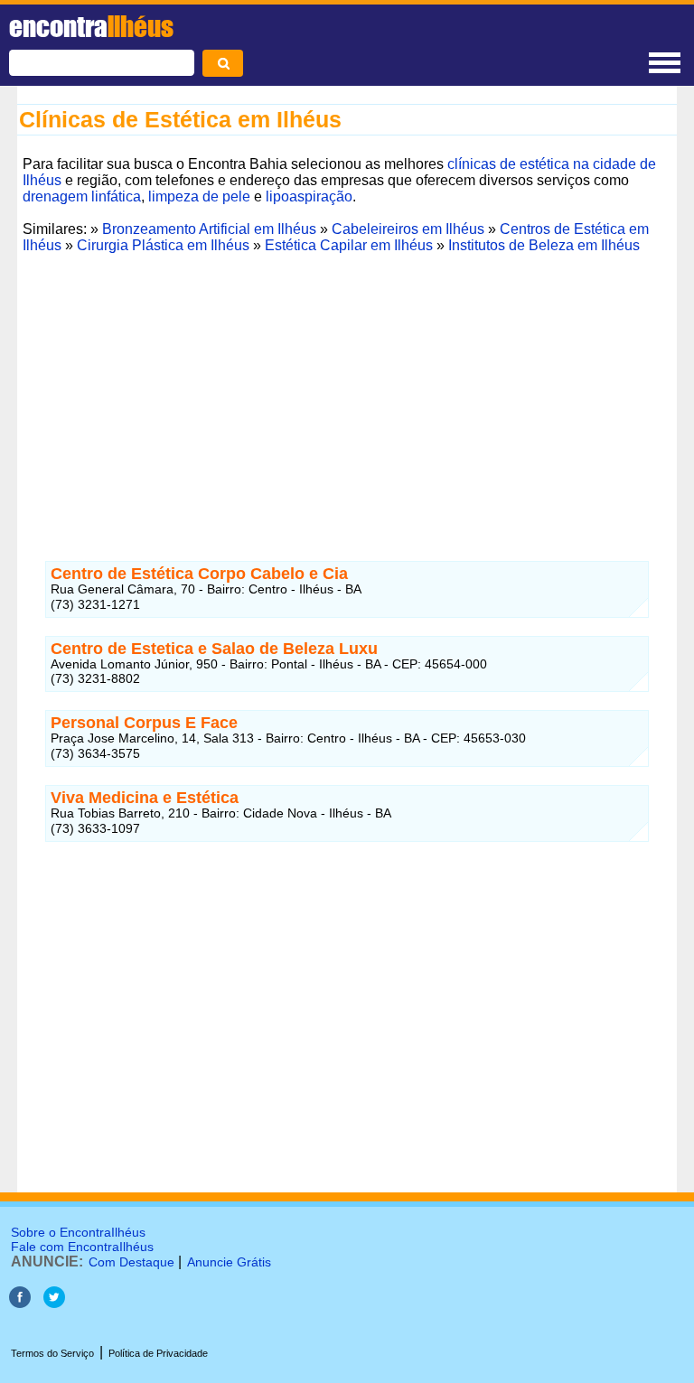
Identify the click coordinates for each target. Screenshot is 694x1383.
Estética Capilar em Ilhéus (349, 245)
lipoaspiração (309, 196)
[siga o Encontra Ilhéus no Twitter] (54, 1303)
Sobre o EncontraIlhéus (78, 1232)
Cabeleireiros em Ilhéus (408, 229)
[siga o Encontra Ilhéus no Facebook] (20, 1303)
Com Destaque (131, 1262)
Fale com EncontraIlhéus (82, 1246)
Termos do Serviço (52, 1353)
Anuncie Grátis (229, 1262)
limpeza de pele (199, 196)
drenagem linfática (82, 196)
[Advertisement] (347, 385)
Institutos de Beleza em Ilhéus (544, 245)
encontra (91, 26)
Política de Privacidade (158, 1353)
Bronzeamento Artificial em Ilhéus (209, 229)
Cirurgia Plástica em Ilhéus (163, 245)
